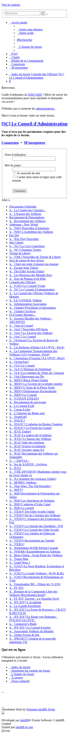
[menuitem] (30, 29)
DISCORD (35, 94)
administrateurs (45, 108)
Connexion (10, 143)
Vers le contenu (11, 4)
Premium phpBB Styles (40, 709)
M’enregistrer (34, 143)
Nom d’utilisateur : (16, 154)
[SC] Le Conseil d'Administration (34, 123)
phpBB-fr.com (24, 727)
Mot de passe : (13, 165)
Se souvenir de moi (28, 173)
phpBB (24, 720)
